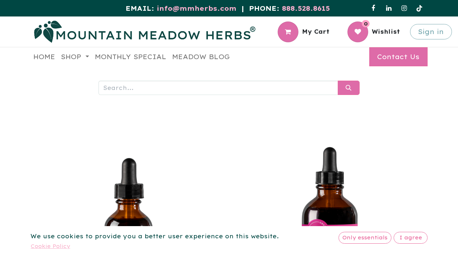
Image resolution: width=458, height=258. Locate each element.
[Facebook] (373, 8)
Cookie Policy (50, 246)
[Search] (349, 88)
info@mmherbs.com (197, 8)
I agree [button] (410, 237)
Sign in (431, 32)
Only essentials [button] (365, 237)
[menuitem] (44, 56)
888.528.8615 (306, 8)
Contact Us (398, 57)
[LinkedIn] (388, 8)
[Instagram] (404, 8)
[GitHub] (419, 8)
